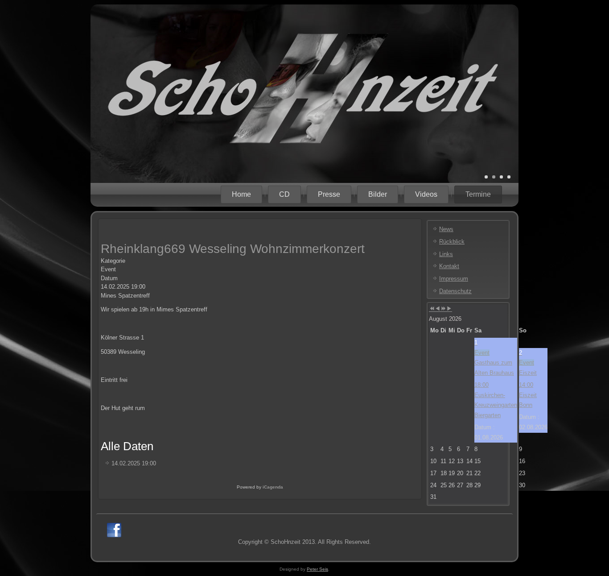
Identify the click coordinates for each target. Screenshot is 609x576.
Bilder (377, 194)
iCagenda (273, 487)
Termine (478, 194)
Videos (426, 194)
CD (284, 194)
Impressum (453, 278)
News (446, 229)
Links (446, 254)
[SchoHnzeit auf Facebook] (114, 530)
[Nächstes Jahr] (443, 309)
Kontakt (449, 266)
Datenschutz (455, 291)
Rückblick (452, 241)
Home (241, 194)
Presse (329, 194)
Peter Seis (317, 569)
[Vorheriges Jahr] (432, 309)
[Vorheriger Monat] (437, 309)
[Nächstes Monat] (449, 309)
